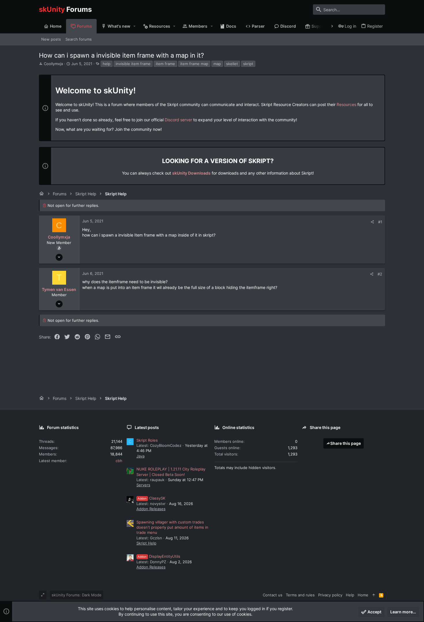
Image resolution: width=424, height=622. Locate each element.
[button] (134, 26)
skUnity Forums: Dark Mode (77, 595)
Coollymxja (53, 63)
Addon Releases (151, 508)
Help (350, 595)
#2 (380, 274)
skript (248, 63)
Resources (346, 104)
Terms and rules (300, 595)
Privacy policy (330, 595)
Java (140, 456)
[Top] (373, 595)
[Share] (372, 222)
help (106, 63)
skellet (232, 63)
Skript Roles (147, 440)
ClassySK (151, 498)
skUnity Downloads (191, 173)
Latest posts (147, 427)
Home (363, 595)
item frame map (194, 63)
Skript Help (146, 543)
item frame (165, 63)
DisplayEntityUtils (159, 556)
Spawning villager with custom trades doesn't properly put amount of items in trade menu (172, 527)
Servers (143, 485)
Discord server (178, 119)
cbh (119, 460)
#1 (380, 222)
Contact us (272, 595)
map (217, 63)
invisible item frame (133, 63)
